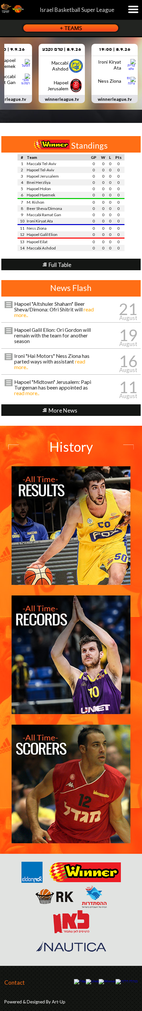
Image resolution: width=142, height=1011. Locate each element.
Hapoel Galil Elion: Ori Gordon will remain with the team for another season (52, 335)
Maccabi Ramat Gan (44, 214)
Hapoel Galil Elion (42, 234)
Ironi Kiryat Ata (40, 220)
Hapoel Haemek (41, 194)
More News (63, 410)
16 (128, 361)
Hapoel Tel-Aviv (40, 169)
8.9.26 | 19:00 (114, 49)
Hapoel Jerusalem (43, 176)
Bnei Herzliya (39, 182)
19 (128, 335)
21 (128, 309)
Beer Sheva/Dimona (44, 208)
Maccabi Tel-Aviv (41, 163)
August (128, 317)
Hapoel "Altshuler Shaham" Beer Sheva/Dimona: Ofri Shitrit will (54, 309)
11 (128, 387)
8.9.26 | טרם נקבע (61, 49)
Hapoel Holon (39, 188)
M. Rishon (35, 202)
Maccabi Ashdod (41, 248)
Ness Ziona (37, 228)
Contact (14, 982)
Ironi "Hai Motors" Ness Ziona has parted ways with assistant (51, 361)
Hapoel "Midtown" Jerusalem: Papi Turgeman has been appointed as (52, 387)
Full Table (60, 264)
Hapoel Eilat (37, 241)
